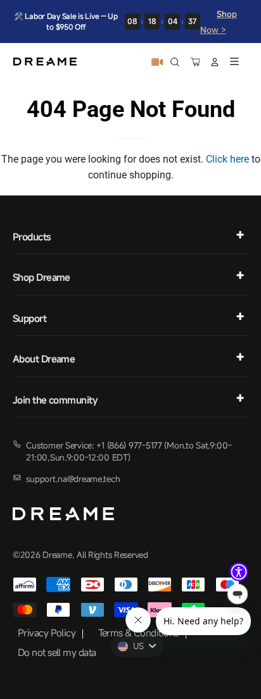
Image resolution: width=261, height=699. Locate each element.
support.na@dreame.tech (73, 479)
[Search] (175, 62)
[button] (238, 571)
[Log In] (215, 62)
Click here (227, 159)
